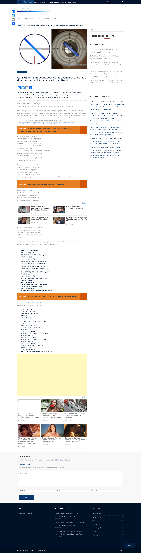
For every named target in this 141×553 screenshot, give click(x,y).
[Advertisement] (52, 375)
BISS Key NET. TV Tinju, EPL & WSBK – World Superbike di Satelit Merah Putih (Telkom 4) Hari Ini (106, 132)
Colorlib (42, 550)
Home (19, 18)
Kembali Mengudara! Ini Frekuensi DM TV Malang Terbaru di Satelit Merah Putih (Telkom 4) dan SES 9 (106, 120)
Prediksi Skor (96, 524)
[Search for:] (113, 2)
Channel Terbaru (43, 18)
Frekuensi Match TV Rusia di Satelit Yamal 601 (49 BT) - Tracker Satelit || (47, 460)
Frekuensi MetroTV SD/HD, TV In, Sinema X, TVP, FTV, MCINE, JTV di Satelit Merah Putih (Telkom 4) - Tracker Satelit (107, 104)
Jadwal (94, 521)
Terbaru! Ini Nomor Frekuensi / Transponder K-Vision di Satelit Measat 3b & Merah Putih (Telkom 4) (107, 64)
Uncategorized (96, 535)
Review (94, 531)
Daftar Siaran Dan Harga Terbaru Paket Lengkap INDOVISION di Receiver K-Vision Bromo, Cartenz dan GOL (106, 82)
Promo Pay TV (56, 18)
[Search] (122, 2)
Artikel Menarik (29, 18)
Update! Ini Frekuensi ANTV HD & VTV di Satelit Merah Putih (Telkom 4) (56, 2)
